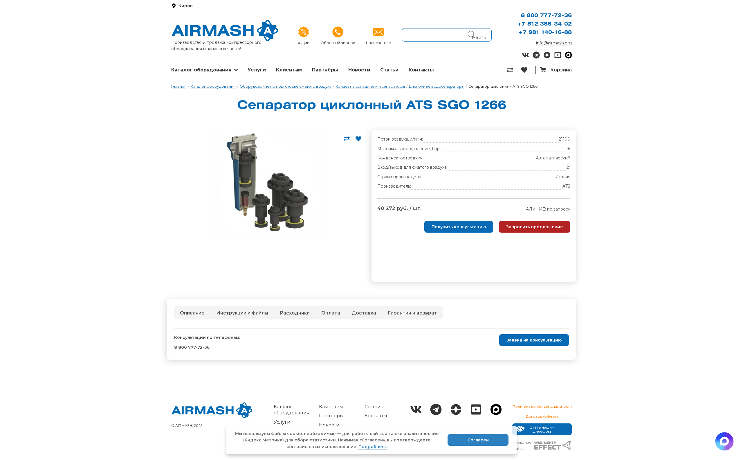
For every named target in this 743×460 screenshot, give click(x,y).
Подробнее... (372, 446)
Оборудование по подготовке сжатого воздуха (285, 86)
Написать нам (378, 43)
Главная (179, 86)
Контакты (421, 70)
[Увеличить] (267, 184)
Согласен (478, 440)
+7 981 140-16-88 (545, 32)
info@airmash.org (554, 43)
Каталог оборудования (201, 70)
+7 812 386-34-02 (544, 24)
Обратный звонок (338, 43)
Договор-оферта (542, 416)
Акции (303, 43)
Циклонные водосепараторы (436, 86)
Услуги (257, 70)
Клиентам (289, 70)
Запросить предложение (534, 226)
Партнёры (325, 70)
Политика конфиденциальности (542, 406)
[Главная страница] (225, 30)
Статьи (389, 70)
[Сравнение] (514, 70)
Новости (359, 70)
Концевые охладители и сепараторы (370, 86)
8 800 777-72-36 (546, 15)
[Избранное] (528, 70)
